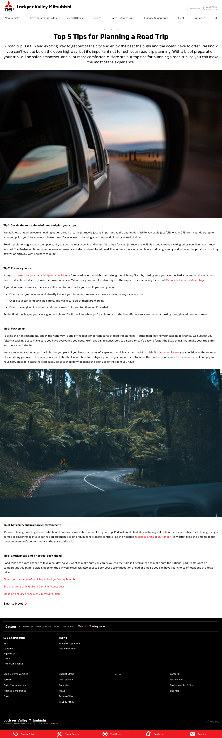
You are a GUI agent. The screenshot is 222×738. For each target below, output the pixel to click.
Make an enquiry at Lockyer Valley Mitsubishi (31, 593)
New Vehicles (12, 17)
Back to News (13, 603)
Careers (174, 673)
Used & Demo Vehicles (43, 17)
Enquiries (199, 17)
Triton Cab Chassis (13, 663)
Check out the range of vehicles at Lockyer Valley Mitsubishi (41, 579)
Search (216, 18)
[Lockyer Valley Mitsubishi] (8, 7)
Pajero (175, 352)
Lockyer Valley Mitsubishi (44, 6)
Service (97, 17)
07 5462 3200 (212, 8)
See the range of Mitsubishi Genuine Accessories (34, 586)
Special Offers (74, 17)
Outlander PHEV (67, 648)
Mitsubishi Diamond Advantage (185, 279)
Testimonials (177, 679)
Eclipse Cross (145, 536)
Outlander (160, 352)
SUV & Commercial (14, 637)
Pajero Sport (10, 653)
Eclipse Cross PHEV (69, 643)
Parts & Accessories (123, 17)
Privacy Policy (66, 701)
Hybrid (63, 637)
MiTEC (117, 673)
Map (80, 626)
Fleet (181, 17)
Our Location (194, 8)
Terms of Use (66, 696)
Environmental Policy (181, 685)
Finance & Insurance (156, 17)
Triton (6, 658)
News (62, 690)
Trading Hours (97, 626)
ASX (5, 643)
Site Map (175, 690)
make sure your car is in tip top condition (41, 275)
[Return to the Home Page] (6, 721)
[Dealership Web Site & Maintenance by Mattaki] (213, 722)
